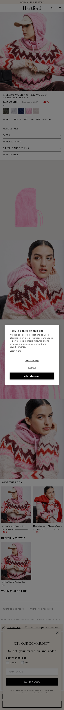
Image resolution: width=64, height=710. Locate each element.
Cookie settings (32, 360)
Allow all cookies (31, 376)
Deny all (32, 367)
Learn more (15, 351)
